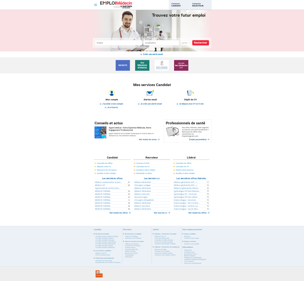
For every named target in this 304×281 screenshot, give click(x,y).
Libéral (191, 157)
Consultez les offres (105, 163)
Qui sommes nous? (190, 254)
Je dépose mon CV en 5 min (191, 104)
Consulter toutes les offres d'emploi (106, 236)
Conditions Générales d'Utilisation (195, 259)
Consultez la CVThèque (132, 246)
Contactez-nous (189, 252)
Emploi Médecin (116, 5)
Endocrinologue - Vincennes (185, 200)
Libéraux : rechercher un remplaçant (167, 247)
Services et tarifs (143, 163)
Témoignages (129, 255)
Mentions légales (189, 256)
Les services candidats (103, 251)
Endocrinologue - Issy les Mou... (186, 209)
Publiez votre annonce (184, 170)
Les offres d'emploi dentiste (104, 246)
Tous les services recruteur (134, 241)
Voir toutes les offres (118, 212)
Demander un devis (144, 173)
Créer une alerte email (153, 54)
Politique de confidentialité (192, 258)
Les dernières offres (112, 178)
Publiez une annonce (132, 244)
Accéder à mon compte (191, 238)
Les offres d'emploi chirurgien (104, 240)
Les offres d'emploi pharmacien (105, 244)
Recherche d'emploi (102, 234)
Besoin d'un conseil (131, 253)
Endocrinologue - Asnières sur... (186, 206)
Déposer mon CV (101, 253)
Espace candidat (189, 234)
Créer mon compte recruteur (164, 253)
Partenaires (129, 257)
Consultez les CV (142, 166)
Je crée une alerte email (151, 104)
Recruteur (151, 157)
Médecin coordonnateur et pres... (108, 182)
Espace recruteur (190, 241)
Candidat (112, 157)
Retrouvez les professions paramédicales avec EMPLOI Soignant (107, 261)
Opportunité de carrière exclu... (107, 188)
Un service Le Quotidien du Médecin (123, 7)
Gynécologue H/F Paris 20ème (185, 197)
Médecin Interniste (142, 194)
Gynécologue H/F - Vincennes (185, 194)
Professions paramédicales (104, 258)
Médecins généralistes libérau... (186, 188)
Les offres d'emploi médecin (104, 238)
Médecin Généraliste (142, 182)
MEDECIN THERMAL (103, 191)
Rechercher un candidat (133, 234)
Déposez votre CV (104, 166)
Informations (187, 247)
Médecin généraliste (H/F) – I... (186, 182)
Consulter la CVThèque (162, 251)
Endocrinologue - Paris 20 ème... (187, 203)
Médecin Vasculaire (142, 206)
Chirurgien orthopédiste (144, 200)
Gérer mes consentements (192, 263)
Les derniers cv (152, 178)
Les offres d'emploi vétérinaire (105, 247)
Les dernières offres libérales (191, 178)
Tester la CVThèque (131, 236)
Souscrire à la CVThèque (133, 238)
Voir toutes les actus (148, 139)
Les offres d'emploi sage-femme (105, 242)
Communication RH (131, 249)
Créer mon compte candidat (164, 242)
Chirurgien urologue (142, 185)
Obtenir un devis (130, 251)
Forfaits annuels (130, 247)
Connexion (176, 4)
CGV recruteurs (189, 261)
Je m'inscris (112, 107)
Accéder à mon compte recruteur (165, 255)
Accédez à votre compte (106, 173)
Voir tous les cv (160, 212)
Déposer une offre (160, 249)
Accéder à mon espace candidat (165, 244)
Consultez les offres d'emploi (164, 240)
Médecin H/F (100, 185)
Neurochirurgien (141, 197)
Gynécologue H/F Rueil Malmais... (187, 191)
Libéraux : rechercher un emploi (165, 234)
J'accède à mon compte (112, 104)
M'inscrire (187, 236)
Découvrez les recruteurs (107, 170)
